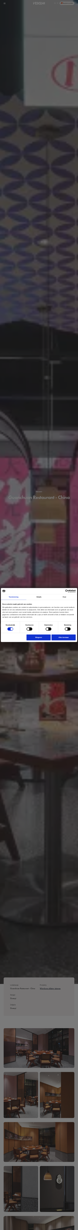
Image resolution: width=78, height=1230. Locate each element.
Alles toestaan (63, 637)
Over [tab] (64, 597)
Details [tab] (39, 597)
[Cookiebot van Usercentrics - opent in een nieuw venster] (67, 591)
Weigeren (38, 637)
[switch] (29, 629)
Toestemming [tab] (13, 597)
